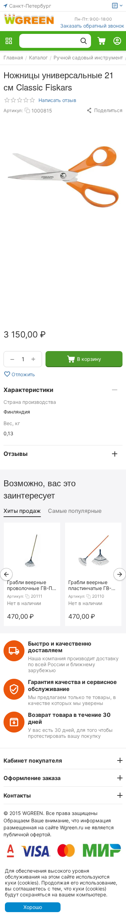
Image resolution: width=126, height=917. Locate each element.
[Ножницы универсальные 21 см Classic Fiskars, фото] (63, 176)
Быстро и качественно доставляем (59, 647)
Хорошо (32, 907)
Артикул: (13, 110)
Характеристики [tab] (28, 389)
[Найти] (83, 41)
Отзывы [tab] (16, 453)
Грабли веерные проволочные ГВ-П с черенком (31, 585)
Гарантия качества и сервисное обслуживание (72, 685)
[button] (104, 110)
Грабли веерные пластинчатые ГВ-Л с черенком (91, 585)
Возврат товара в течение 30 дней (69, 718)
